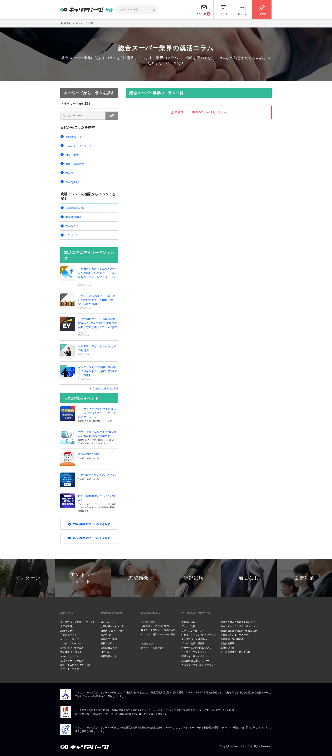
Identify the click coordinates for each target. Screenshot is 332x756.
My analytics (108, 622)
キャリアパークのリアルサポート (238, 626)
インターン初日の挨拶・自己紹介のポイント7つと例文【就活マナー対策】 (97, 371)
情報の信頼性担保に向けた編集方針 (239, 630)
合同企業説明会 (74, 208)
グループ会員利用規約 (192, 643)
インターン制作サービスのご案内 (158, 634)
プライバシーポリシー (192, 630)
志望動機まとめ (109, 647)
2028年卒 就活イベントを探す (91, 537)
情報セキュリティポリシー (195, 656)
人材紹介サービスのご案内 (155, 625)
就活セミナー (73, 226)
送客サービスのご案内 (152, 647)
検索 (111, 115)
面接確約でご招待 (89, 454)
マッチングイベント (70, 643)
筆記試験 (194, 578)
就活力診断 (106, 634)
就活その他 (72, 182)
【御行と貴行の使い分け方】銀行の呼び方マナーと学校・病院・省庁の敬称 (97, 300)
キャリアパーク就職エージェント (77, 622)
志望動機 (138, 578)
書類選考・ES (73, 136)
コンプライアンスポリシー (195, 652)
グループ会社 (188, 626)
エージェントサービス (71, 647)
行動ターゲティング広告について (198, 634)
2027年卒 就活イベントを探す (91, 524)
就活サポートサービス (71, 660)
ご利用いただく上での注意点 (236, 634)
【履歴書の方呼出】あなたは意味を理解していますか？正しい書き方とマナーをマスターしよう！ (97, 275)
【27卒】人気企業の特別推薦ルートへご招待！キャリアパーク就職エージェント (97, 412)
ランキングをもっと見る (105, 388)
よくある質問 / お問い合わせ (235, 652)
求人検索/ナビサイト (71, 652)
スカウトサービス (69, 656)
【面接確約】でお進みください (97, 475)
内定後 (69, 173)
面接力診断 (106, 643)
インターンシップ (69, 639)
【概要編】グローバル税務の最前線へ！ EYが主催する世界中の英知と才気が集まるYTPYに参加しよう (97, 325)
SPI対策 (105, 652)
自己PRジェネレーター (112, 630)
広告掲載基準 (227, 643)
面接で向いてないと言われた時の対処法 (97, 348)
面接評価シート (109, 656)
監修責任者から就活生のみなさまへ (239, 622)
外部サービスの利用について (196, 647)
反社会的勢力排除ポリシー (195, 660)
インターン (72, 235)
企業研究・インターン (78, 146)
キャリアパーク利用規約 (194, 639)
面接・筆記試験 (74, 164)
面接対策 (304, 578)
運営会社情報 (188, 622)
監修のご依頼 (227, 647)
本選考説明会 (73, 217)
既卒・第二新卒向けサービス (75, 664)
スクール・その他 (69, 669)
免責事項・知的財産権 (232, 639)
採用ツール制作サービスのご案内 (158, 630)
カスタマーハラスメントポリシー (198, 664)
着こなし (249, 578)
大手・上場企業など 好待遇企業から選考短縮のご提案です (97, 434)
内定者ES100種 (109, 639)
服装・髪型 (72, 155)
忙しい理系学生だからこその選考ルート (97, 498)
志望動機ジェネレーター (113, 626)
